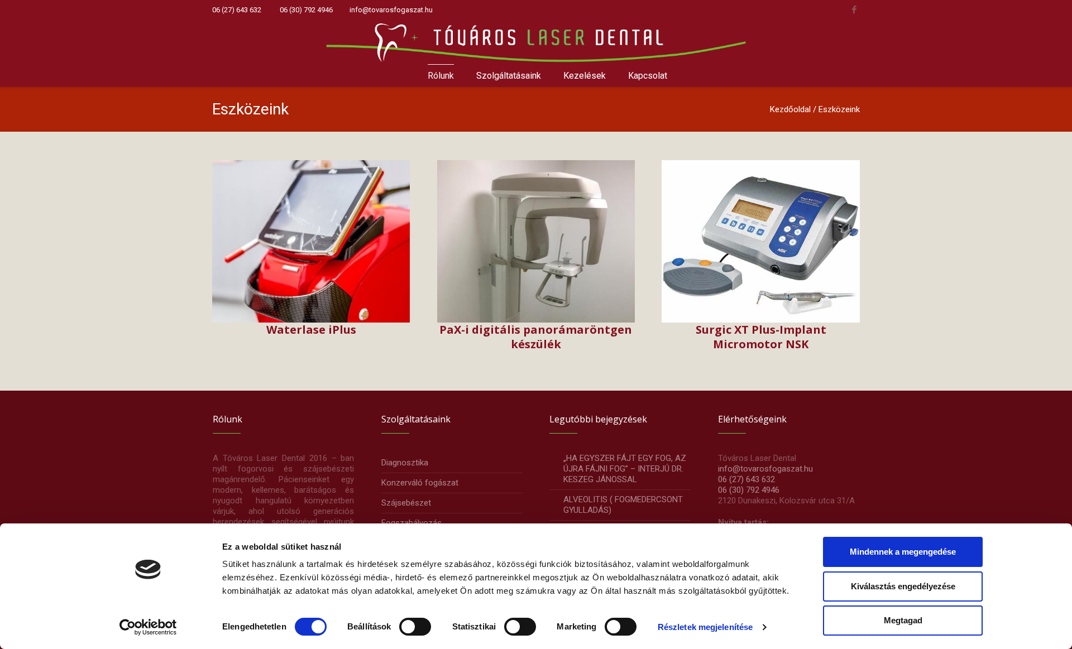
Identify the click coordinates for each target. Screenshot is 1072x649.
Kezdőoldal (790, 109)
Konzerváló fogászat (419, 483)
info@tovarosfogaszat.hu (391, 10)
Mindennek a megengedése (903, 551)
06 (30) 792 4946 (306, 10)
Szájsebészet (406, 503)
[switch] (415, 627)
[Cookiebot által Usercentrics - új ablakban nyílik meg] (148, 627)
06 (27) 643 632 (236, 10)
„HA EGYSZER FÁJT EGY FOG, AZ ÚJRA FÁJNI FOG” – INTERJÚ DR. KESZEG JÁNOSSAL (624, 468)
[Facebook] (854, 9)
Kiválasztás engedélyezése (903, 586)
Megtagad (903, 620)
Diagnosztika (404, 463)
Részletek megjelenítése (705, 627)
